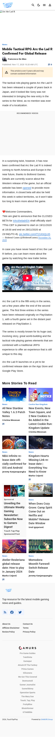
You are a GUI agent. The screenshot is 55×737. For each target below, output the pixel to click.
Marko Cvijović (36, 475)
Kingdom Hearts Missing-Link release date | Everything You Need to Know (39, 463)
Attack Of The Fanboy (27, 665)
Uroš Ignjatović (36, 527)
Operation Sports (27, 692)
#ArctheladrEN (21, 220)
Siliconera (27, 673)
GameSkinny (27, 688)
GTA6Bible (27, 712)
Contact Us (28, 624)
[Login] (50, 5)
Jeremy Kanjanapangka (14, 471)
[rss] (5, 612)
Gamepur (27, 661)
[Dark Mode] (38, 5)
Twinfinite (27, 657)
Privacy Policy (29, 632)
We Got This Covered (27, 677)
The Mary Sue (27, 696)
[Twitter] (20, 612)
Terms (25, 628)
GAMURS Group (47, 719)
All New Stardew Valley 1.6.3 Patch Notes (13, 412)
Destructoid (27, 681)
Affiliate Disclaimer (10, 628)
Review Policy (8, 632)
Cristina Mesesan (11, 420)
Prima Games (27, 669)
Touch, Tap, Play (27, 700)
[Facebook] (12, 612)
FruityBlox (27, 704)
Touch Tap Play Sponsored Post (12, 532)
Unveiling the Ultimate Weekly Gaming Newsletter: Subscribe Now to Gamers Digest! (14, 515)
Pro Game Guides (27, 653)
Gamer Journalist (27, 685)
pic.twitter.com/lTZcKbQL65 (34, 234)
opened (27, 187)
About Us (6, 624)
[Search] (33, 5)
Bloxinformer (27, 708)
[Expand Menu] (44, 5)
